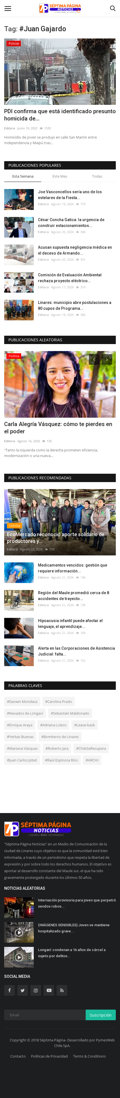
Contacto (18, 1056)
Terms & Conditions (89, 1056)
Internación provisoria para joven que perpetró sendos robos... (77, 903)
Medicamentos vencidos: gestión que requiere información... (72, 568)
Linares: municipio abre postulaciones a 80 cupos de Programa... (74, 305)
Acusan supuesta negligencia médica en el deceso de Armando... (75, 250)
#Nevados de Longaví (25, 713)
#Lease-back (84, 724)
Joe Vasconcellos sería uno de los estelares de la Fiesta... (70, 195)
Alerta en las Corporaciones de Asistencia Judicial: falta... (76, 651)
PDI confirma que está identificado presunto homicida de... (60, 115)
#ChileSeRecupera (91, 748)
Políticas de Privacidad (49, 1056)
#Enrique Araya (19, 724)
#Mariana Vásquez (22, 748)
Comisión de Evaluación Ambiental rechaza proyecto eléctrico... (70, 278)
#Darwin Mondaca (22, 701)
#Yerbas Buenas (20, 736)
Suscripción (101, 1015)
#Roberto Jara (56, 748)
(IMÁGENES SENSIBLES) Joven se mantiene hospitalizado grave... (74, 928)
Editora (9, 128)
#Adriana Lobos (53, 724)
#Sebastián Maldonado (70, 713)
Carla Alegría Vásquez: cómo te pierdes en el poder (58, 428)
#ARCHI (92, 760)
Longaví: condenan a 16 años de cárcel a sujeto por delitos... (71, 953)
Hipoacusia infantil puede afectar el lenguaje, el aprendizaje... (70, 623)
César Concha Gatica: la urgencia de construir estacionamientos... (71, 222)
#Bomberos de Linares (60, 736)
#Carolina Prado (58, 701)
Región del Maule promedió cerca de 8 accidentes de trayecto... (73, 596)
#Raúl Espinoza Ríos (61, 760)
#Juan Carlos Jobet (22, 760)
